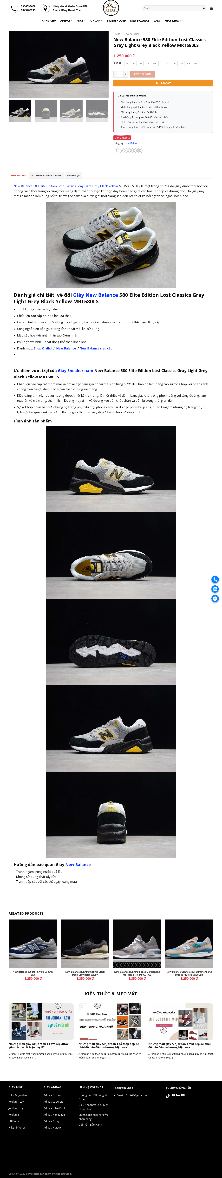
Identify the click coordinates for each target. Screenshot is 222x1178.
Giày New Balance (95, 294)
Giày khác (172, 20)
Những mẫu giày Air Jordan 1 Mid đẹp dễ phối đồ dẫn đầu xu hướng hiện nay (179, 1045)
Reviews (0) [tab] (73, 175)
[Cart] (211, 8)
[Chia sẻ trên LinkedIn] (140, 150)
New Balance (140, 20)
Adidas (65, 20)
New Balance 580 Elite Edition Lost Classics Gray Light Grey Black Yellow (66, 186)
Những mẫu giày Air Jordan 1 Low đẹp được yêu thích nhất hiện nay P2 (39, 1045)
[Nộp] (204, 8)
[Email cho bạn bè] (128, 150)
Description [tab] (18, 175)
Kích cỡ (117, 63)
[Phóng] (13, 94)
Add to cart (143, 74)
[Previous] (15, 64)
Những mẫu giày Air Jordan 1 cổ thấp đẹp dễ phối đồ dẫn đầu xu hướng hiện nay (108, 1045)
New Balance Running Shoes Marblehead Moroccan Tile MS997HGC (137, 973)
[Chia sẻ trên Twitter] (122, 150)
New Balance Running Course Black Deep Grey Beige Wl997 (85, 973)
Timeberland (116, 20)
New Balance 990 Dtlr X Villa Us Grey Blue (33, 973)
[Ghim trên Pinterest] (134, 150)
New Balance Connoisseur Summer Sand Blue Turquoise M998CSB (189, 973)
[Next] (102, 64)
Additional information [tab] (46, 175)
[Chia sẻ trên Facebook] (116, 150)
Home (116, 34)
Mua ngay (163, 83)
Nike (80, 20)
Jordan (95, 20)
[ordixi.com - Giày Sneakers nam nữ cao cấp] (111, 8)
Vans (157, 20)
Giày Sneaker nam (75, 370)
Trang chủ (48, 20)
